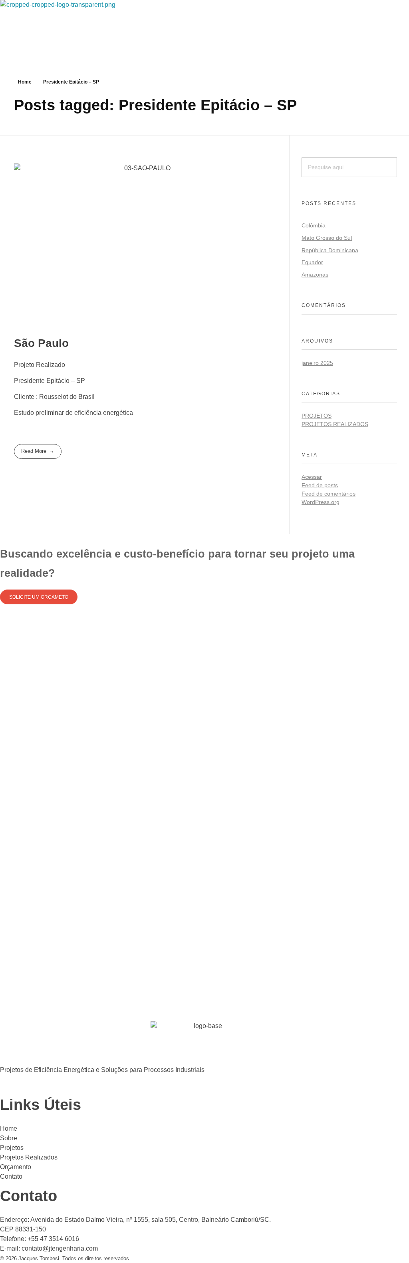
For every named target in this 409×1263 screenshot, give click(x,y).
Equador (312, 262)
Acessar (312, 477)
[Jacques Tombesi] (92, 24)
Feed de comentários (328, 493)
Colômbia (314, 225)
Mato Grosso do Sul (327, 238)
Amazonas (315, 274)
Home (25, 82)
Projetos (317, 415)
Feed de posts (320, 485)
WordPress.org (321, 502)
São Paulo (41, 343)
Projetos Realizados (335, 424)
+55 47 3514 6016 (53, 1238)
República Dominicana (330, 250)
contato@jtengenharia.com (60, 1248)
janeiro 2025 (317, 363)
